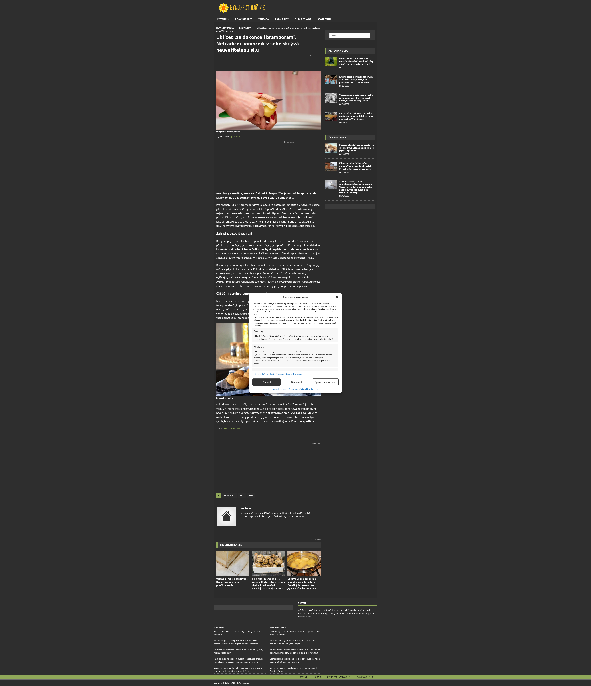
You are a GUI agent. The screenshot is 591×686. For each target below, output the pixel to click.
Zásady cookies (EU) (365, 677)
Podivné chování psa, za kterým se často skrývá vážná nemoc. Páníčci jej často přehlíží (356, 147)
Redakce (303, 677)
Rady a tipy (282, 19)
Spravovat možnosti (325, 382)
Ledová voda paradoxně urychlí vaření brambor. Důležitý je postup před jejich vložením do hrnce (301, 583)
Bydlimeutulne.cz (305, 616)
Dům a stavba (303, 19)
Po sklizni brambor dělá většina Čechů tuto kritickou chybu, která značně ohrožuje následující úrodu (268, 583)
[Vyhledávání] (349, 35)
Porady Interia (233, 428)
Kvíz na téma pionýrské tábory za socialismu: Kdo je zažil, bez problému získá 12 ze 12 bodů (356, 79)
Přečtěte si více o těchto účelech (289, 374)
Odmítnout (296, 382)
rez (241, 495)
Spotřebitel (325, 19)
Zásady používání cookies (299, 389)
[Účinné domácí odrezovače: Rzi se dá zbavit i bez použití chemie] (232, 563)
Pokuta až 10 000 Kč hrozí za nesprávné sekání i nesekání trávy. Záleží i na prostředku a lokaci (356, 61)
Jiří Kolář (246, 508)
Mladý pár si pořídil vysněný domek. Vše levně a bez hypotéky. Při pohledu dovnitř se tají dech (356, 166)
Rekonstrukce (243, 19)
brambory (229, 495)
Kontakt (314, 389)
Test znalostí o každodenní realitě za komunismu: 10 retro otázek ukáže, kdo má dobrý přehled (356, 97)
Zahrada (263, 19)
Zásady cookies (279, 389)
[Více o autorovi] (296, 516)
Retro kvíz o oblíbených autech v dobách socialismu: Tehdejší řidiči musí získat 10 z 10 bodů (356, 116)
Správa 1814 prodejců (264, 374)
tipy (251, 495)
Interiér (222, 19)
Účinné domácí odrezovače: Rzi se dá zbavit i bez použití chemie (232, 582)
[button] (337, 297)
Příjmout (266, 382)
